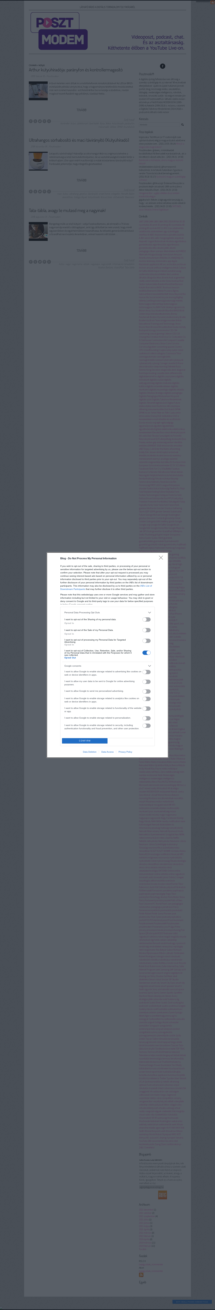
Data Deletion (89, 752)
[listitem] (107, 612)
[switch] (146, 619)
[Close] (162, 559)
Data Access (107, 752)
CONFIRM (85, 741)
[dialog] (107, 655)
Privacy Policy (125, 752)
